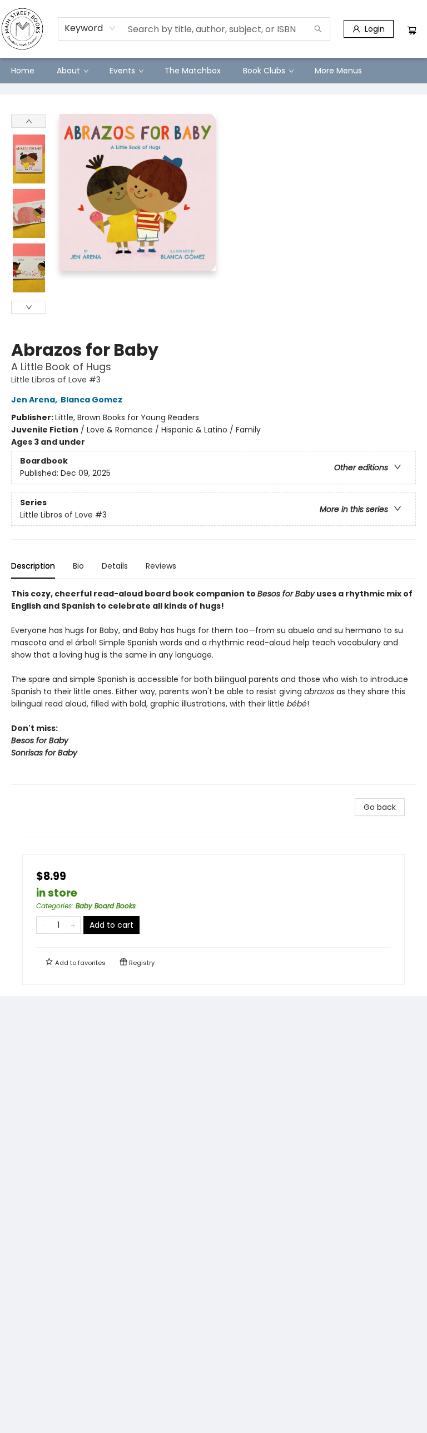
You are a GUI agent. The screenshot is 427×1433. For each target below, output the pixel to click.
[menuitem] (23, 70)
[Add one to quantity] (73, 925)
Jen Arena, (35, 399)
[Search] (318, 29)
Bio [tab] (78, 565)
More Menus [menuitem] (338, 70)
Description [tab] (33, 565)
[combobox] (90, 28)
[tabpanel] (213, 686)
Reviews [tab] (161, 565)
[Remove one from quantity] (44, 925)
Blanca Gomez (91, 399)
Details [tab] (115, 565)
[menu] (213, 70)
